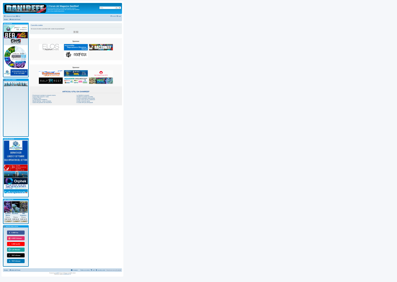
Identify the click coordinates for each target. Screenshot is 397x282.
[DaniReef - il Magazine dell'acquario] (16, 84)
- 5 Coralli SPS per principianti (84, 102)
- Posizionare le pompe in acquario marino (44, 95)
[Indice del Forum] (25, 8)
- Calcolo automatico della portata (85, 98)
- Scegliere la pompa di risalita (84, 96)
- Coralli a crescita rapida (83, 101)
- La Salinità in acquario (82, 95)
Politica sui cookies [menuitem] (85, 270)
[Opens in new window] (50, 47)
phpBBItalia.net (67, 274)
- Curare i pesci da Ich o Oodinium (85, 99)
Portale (6, 19)
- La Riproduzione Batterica (39, 99)
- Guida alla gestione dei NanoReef (42, 102)
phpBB (57, 273)
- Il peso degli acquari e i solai (40, 96)
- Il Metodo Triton (36, 98)
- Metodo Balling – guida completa (41, 101)
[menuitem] (18, 16)
